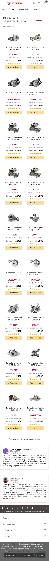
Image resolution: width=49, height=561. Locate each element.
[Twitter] (7, 508)
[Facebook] (2, 508)
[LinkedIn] (12, 508)
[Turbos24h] (15, 3)
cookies (15, 544)
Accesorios (9, 524)
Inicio (4, 9)
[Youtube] (27, 508)
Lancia (36, 9)
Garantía (7, 536)
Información (9, 530)
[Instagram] (17, 508)
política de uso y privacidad (19, 551)
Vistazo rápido (13, 67)
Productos (8, 518)
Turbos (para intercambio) (20, 9)
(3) (40, 20)
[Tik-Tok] (32, 508)
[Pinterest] (22, 508)
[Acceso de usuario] (39, 3)
